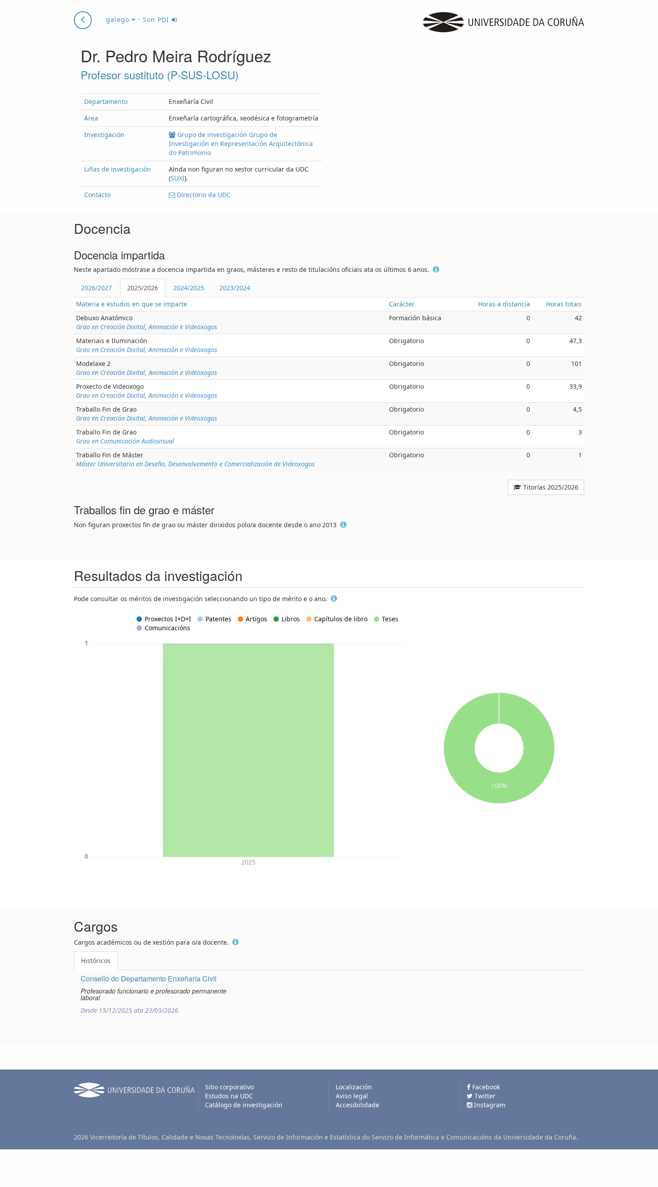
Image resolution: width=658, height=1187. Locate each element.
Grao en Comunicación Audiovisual (125, 441)
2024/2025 (188, 288)
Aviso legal (352, 1096)
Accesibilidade (357, 1105)
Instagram (488, 1105)
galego (119, 19)
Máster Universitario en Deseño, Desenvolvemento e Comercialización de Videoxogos (195, 464)
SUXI (177, 178)
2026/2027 (96, 288)
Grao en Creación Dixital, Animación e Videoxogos (146, 327)
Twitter (484, 1096)
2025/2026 (142, 288)
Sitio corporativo (229, 1087)
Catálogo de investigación (243, 1105)
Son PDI (157, 19)
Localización (354, 1087)
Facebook (485, 1087)
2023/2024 (234, 288)
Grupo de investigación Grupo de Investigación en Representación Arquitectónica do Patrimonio (241, 143)
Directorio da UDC (203, 194)
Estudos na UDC (229, 1096)
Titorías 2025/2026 (549, 487)
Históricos (96, 960)
